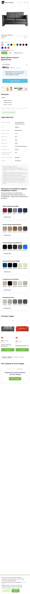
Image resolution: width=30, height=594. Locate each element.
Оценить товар (25, 36)
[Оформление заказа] (24, 2)
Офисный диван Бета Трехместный (6, 345)
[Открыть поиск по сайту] (18, 2)
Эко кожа (4, 53)
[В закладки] (13, 321)
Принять (15, 590)
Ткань (10, 53)
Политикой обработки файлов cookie (11, 588)
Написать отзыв (15, 379)
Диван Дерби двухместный (22, 345)
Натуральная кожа (18, 53)
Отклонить (6, 590)
